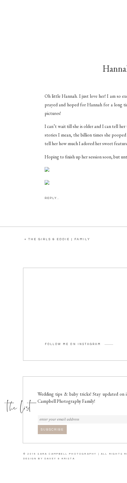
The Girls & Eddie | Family (59, 239)
